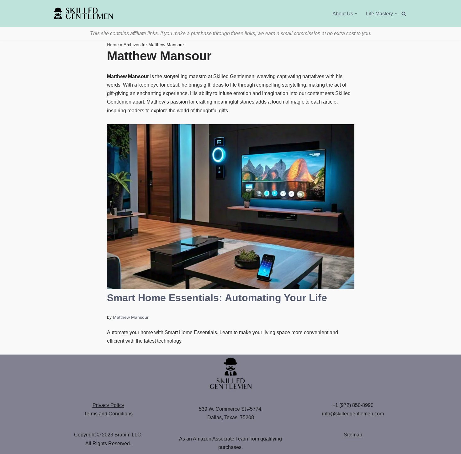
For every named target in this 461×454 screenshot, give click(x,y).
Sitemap (353, 434)
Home (113, 44)
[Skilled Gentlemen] (83, 13)
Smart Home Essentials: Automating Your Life (217, 297)
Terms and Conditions (108, 413)
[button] (356, 13)
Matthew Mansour (131, 317)
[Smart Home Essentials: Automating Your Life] (230, 287)
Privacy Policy (108, 405)
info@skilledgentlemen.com (353, 413)
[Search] (403, 13)
